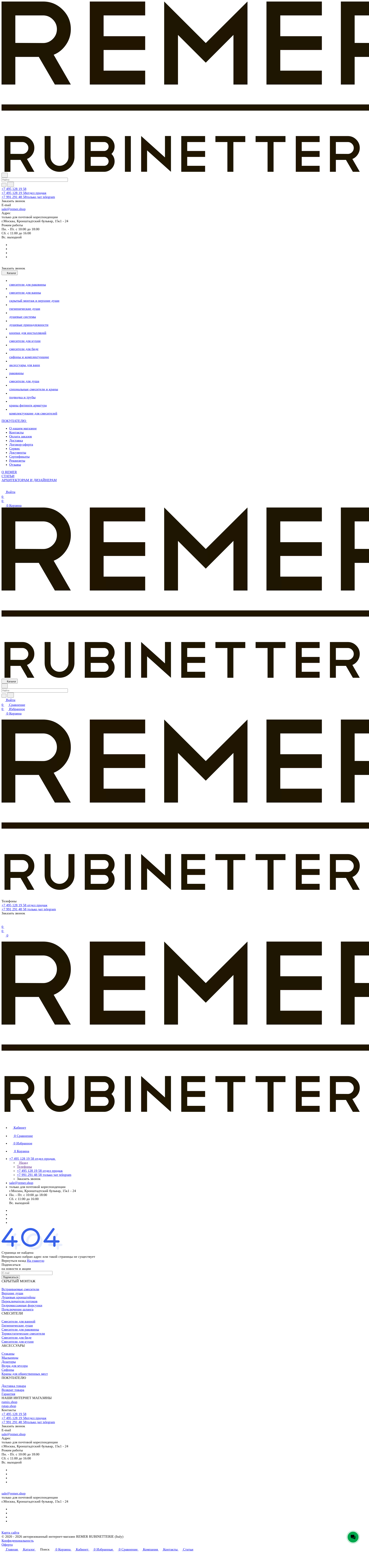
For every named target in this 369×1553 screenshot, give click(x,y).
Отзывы (15, 464)
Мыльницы (10, 1358)
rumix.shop (9, 1402)
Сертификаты (19, 456)
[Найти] (10, 184)
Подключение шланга (17, 1309)
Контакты (16, 432)
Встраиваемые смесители (20, 1289)
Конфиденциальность (18, 1540)
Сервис (14, 448)
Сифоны (8, 1370)
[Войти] (3, 922)
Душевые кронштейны (18, 1297)
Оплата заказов (20, 436)
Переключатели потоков (19, 1301)
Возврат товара (13, 1390)
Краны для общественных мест (25, 1374)
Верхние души (12, 1293)
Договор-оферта (21, 444)
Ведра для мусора (15, 1366)
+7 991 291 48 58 (28, 197)
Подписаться (10, 1277)
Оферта (7, 1544)
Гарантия (8, 1394)
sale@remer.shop (14, 209)
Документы (17, 452)
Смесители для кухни (18, 1341)
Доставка (16, 440)
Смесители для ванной (18, 1321)
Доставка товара (14, 1386)
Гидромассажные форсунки (22, 1305)
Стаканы (8, 1354)
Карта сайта (10, 1532)
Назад (23, 1163)
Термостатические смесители (23, 1333)
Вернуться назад (14, 1261)
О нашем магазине (23, 428)
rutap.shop (9, 1406)
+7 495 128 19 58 (14, 189)
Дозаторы (9, 1362)
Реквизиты (17, 460)
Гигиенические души (17, 1325)
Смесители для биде (17, 1337)
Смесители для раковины (20, 1329)
